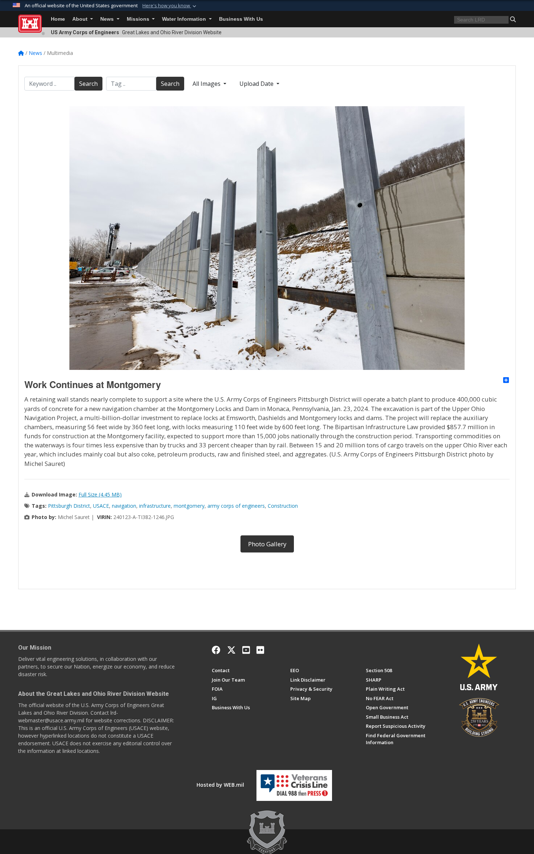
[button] (170, 5)
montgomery (189, 505)
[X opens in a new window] (231, 650)
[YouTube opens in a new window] (246, 650)
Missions (139, 19)
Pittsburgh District (69, 505)
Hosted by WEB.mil (220, 784)
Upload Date (257, 84)
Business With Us (241, 19)
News (107, 19)
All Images (207, 84)
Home (58, 19)
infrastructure (155, 505)
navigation (124, 505)
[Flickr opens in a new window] (260, 650)
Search (88, 84)
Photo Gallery (267, 544)
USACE (101, 505)
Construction (283, 505)
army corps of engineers (236, 505)
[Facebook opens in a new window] (216, 650)
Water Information (184, 19)
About (80, 19)
